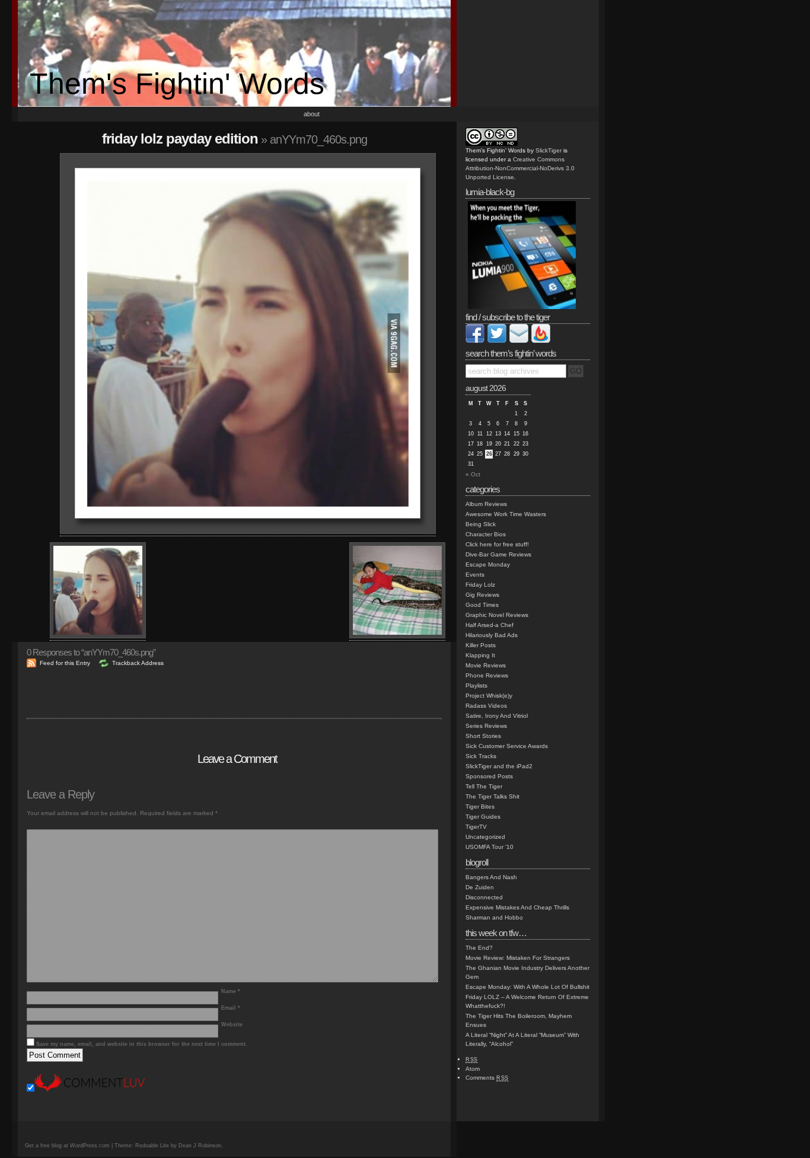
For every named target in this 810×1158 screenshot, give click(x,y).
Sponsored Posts (489, 776)
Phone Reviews (486, 675)
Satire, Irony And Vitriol (496, 715)
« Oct (472, 474)
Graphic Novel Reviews (496, 615)
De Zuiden (479, 887)
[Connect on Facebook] (474, 341)
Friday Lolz (480, 584)
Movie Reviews (485, 665)
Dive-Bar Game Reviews (498, 554)
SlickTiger (548, 150)
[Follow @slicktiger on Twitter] (496, 341)
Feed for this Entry (65, 663)
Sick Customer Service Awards (506, 746)
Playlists (476, 685)
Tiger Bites (480, 806)
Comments (487, 1077)
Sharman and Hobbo (494, 917)
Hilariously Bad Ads (491, 635)
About (312, 113)
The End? (479, 947)
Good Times (482, 605)
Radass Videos (486, 705)
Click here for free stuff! (497, 544)
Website (232, 1024)
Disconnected (484, 897)
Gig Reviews (482, 594)
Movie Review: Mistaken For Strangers (517, 958)
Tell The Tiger (483, 786)
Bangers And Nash (491, 877)
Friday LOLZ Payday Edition (180, 139)
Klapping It (480, 655)
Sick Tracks (480, 756)
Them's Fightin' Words (177, 83)
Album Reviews (486, 504)
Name (230, 991)
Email (230, 1008)
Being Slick (480, 524)
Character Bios (485, 534)
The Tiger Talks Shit (492, 796)
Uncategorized (485, 836)
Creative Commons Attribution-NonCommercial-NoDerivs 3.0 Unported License (520, 168)
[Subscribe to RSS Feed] (540, 341)
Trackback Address (138, 663)
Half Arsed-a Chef (489, 625)
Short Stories (483, 736)
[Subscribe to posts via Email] (518, 341)
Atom (472, 1068)
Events (474, 574)
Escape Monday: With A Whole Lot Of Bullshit (527, 987)
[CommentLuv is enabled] (89, 1089)
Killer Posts (480, 645)
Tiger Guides (482, 816)
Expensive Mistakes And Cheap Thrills (517, 907)
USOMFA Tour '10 (489, 847)
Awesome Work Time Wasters (505, 514)
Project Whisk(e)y (488, 695)
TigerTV (476, 826)
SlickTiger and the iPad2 (498, 766)
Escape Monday (487, 564)
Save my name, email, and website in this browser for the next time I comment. (141, 1044)
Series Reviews (486, 726)
